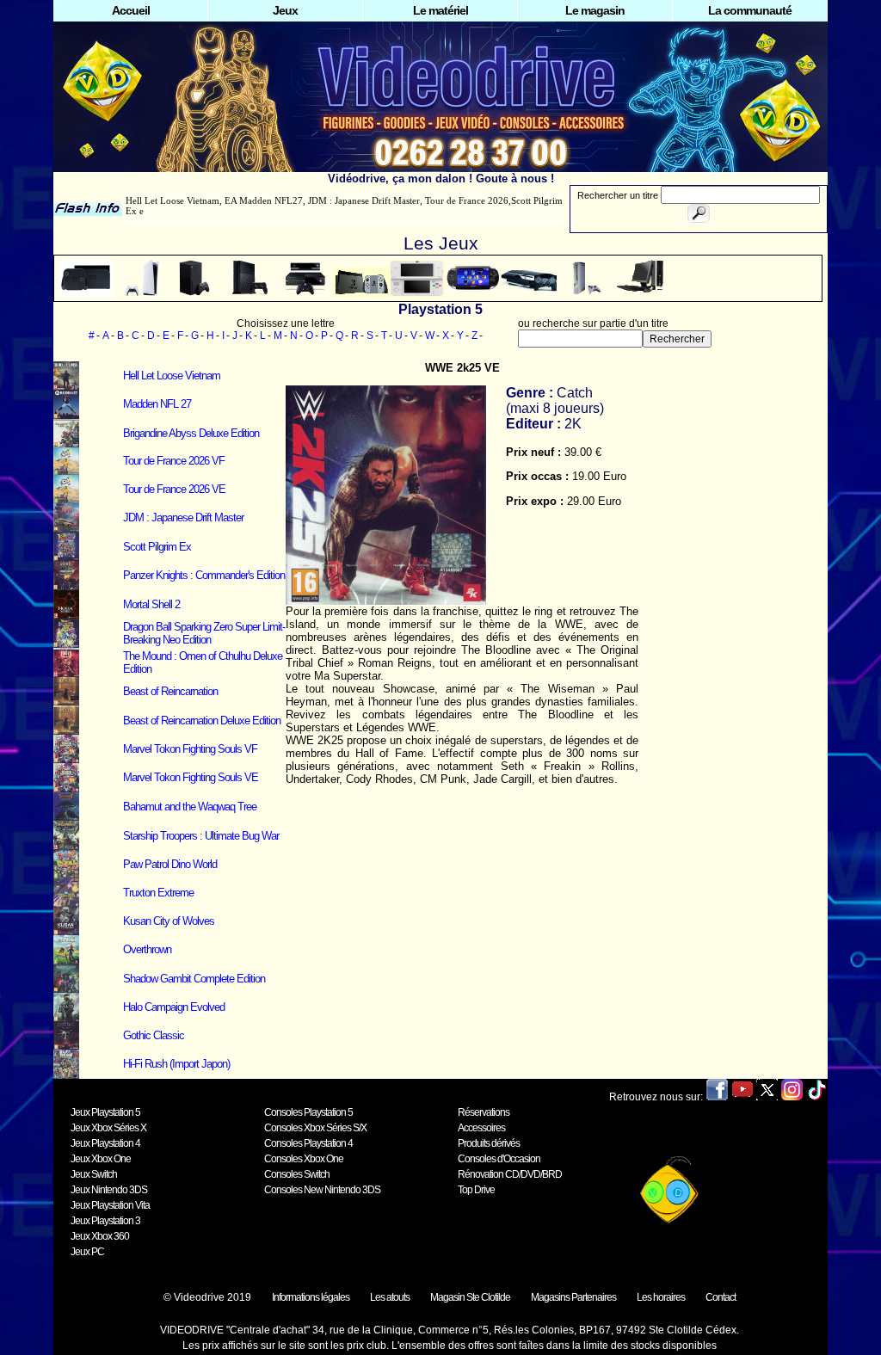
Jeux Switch (94, 1174)
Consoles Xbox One (303, 1159)
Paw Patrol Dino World (170, 864)
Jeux (285, 10)
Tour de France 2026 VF (174, 460)
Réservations (483, 1112)
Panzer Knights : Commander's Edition (204, 575)
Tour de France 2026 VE (174, 489)
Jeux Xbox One (101, 1159)
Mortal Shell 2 (151, 604)
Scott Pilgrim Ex (157, 546)
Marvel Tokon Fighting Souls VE (190, 777)
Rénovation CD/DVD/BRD (510, 1174)
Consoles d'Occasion (499, 1159)
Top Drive (476, 1190)
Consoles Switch (297, 1174)
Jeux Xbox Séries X (108, 1128)
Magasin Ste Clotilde (470, 1297)
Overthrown (147, 949)
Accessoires (481, 1128)
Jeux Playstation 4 (105, 1143)
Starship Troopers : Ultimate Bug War (201, 835)
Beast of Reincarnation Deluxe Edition (201, 720)
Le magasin (595, 10)
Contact (720, 1297)
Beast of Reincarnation (170, 691)
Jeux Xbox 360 (100, 1236)
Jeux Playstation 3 (105, 1221)
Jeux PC (87, 1252)
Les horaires (661, 1297)
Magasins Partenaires (573, 1297)
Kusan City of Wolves (168, 921)
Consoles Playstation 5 (308, 1112)
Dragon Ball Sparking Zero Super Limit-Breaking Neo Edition (204, 633)
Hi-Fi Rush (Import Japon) (176, 1063)
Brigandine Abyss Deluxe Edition (191, 433)
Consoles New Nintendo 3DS (322, 1190)
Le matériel (440, 10)
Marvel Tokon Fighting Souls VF (190, 748)
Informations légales (310, 1297)
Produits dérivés (489, 1143)
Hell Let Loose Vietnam (171, 375)
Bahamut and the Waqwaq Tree (189, 806)
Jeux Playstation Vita (110, 1205)
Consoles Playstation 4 (308, 1143)
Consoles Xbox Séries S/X (315, 1128)
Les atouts (390, 1297)
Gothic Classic (153, 1035)
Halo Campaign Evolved (174, 1007)
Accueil (131, 10)
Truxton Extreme (158, 892)
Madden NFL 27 (157, 403)
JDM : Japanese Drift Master (183, 517)
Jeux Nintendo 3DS (109, 1190)
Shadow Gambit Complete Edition (194, 978)
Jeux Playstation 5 (105, 1112)
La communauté (750, 10)
